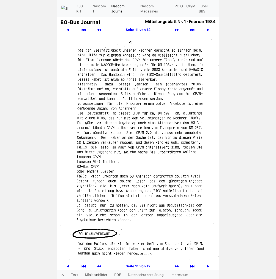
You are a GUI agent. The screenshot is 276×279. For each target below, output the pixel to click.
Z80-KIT (80, 8)
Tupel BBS (203, 8)
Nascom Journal (118, 8)
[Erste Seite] (83, 30)
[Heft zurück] (99, 30)
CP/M (190, 6)
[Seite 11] (138, 147)
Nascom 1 (99, 8)
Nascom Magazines (149, 8)
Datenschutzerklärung (146, 275)
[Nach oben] (62, 274)
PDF (117, 275)
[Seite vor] (208, 30)
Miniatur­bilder (96, 275)
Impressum (179, 275)
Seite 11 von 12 (138, 30)
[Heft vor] (176, 30)
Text (74, 275)
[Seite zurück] (67, 30)
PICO (179, 6)
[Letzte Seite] (192, 30)
